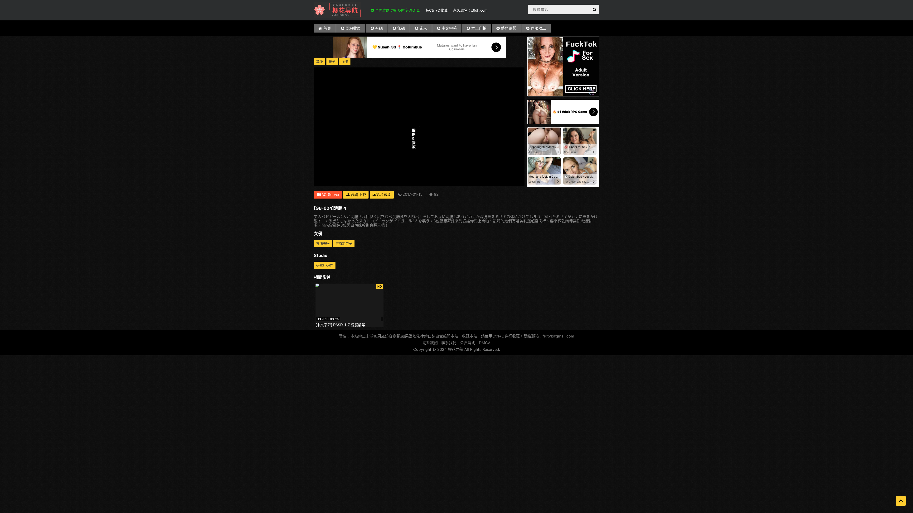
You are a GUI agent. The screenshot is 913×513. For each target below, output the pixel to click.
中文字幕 (449, 28)
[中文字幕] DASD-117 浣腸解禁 (340, 325)
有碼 (379, 28)
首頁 (327, 28)
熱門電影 (508, 28)
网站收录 (353, 28)
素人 (423, 28)
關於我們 (430, 342)
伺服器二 (538, 28)
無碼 (401, 28)
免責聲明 (467, 342)
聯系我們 (448, 342)
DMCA (484, 342)
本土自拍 (478, 28)
